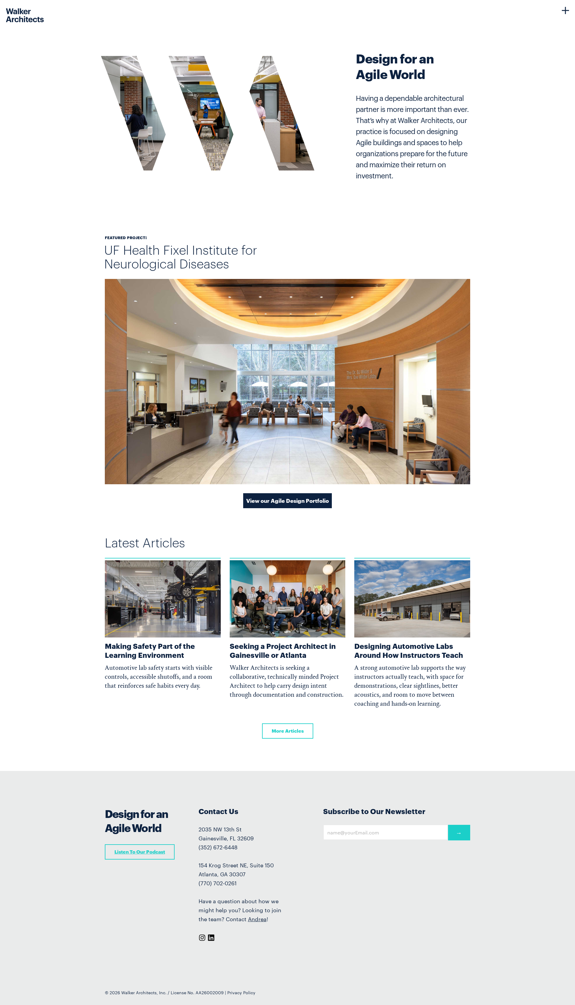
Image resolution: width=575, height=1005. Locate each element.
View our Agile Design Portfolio (287, 500)
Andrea (257, 919)
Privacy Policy (241, 992)
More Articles (288, 731)
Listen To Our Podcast (139, 851)
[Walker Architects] (13, 10)
